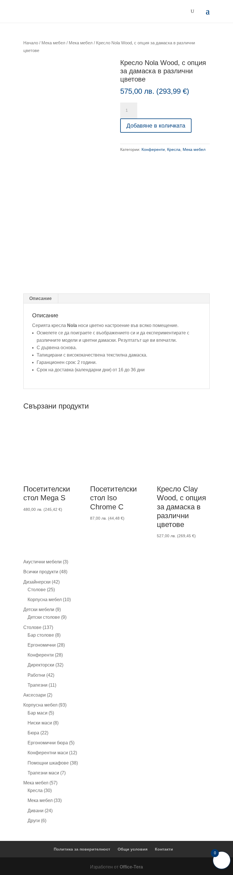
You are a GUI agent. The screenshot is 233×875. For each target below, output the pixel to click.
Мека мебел (53, 43)
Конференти (153, 149)
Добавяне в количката (155, 125)
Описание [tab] (40, 298)
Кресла (173, 149)
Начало (30, 43)
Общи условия (132, 849)
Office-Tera (131, 866)
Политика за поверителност (82, 849)
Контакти (164, 849)
